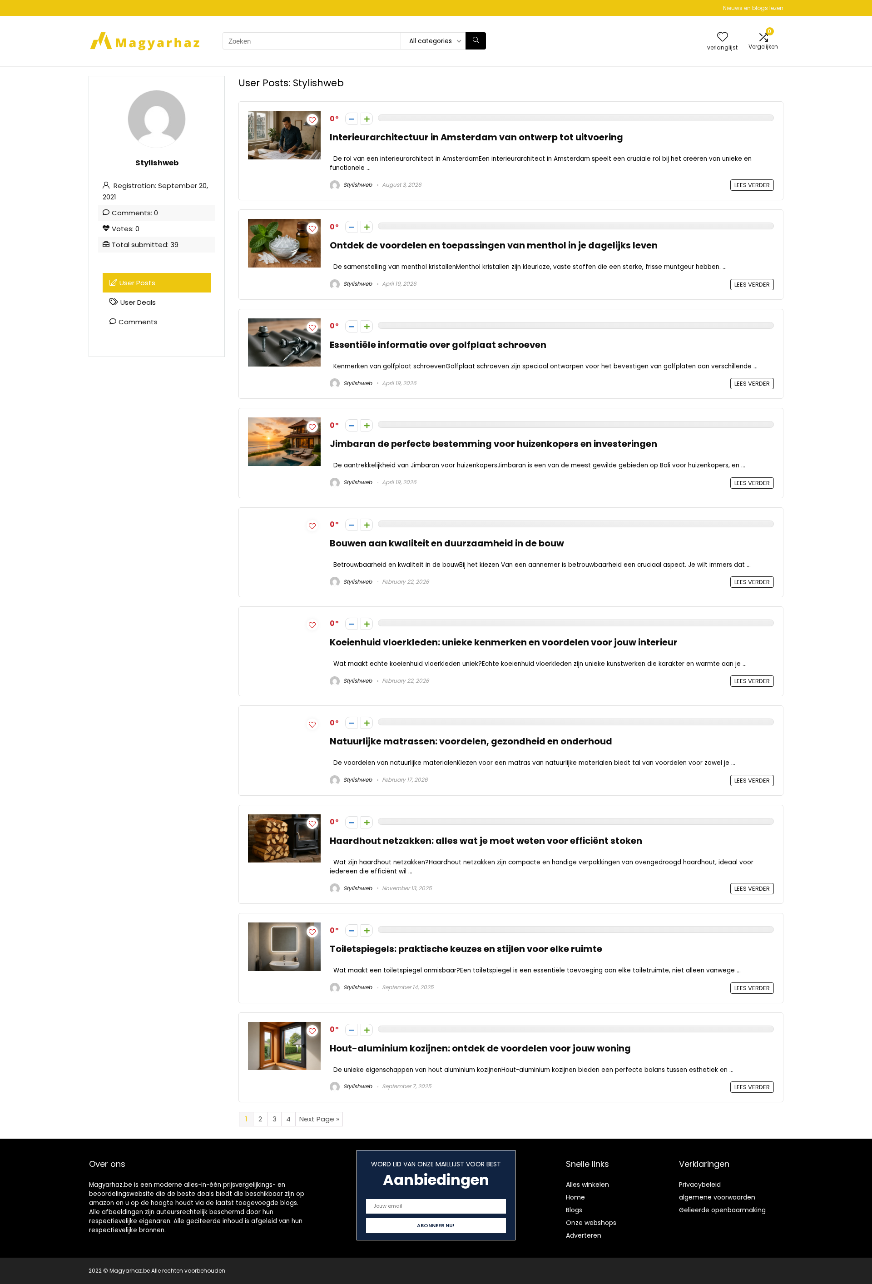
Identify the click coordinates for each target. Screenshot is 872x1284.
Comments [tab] (138, 322)
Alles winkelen (587, 1184)
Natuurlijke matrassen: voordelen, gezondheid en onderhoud (471, 741)
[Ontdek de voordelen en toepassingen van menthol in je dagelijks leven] (284, 224)
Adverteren (583, 1235)
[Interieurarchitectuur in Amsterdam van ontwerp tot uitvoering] (284, 116)
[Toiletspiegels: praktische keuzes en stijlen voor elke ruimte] (284, 927)
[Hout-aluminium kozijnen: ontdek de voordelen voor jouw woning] (284, 1027)
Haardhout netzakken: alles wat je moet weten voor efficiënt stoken (486, 841)
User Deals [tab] (138, 302)
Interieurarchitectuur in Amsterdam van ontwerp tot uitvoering (476, 137)
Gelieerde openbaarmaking (722, 1210)
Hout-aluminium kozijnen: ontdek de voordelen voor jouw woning (480, 1048)
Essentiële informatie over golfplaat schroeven (438, 345)
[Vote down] (351, 119)
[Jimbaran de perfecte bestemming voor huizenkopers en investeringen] (284, 422)
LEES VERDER (752, 185)
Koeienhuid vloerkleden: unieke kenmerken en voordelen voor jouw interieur (504, 642)
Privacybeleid (700, 1184)
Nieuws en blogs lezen (753, 8)
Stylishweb (357, 184)
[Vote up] (367, 119)
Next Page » (319, 1119)
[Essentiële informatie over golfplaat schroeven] (284, 323)
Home (575, 1197)
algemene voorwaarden (717, 1197)
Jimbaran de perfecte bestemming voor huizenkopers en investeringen (493, 444)
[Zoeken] (476, 41)
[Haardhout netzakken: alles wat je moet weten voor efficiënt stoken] (284, 819)
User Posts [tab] (137, 283)
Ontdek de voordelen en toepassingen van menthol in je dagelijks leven (494, 245)
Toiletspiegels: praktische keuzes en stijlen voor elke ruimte (466, 949)
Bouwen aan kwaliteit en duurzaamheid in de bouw (447, 543)
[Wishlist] (722, 37)
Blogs (574, 1210)
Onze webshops (591, 1222)
